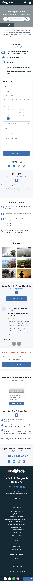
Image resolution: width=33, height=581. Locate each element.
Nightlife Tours (16, 514)
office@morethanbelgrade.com (16, 493)
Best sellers (16, 546)
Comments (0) (6, 339)
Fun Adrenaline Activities (16, 524)
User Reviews (16, 549)
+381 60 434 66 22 (16, 456)
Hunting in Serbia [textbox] (10, 87)
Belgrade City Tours (16, 517)
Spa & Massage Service (16, 530)
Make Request (16, 153)
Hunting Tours (8, 25)
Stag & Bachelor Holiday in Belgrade (16, 519)
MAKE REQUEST (16, 364)
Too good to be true (17, 308)
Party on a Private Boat (16, 522)
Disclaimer (11, 572)
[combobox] (16, 87)
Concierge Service (16, 535)
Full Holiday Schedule (16, 511)
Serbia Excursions (16, 527)
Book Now (28, 579)
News (16, 558)
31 (8, 118)
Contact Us (16, 561)
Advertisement (20, 572)
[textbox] (16, 123)
